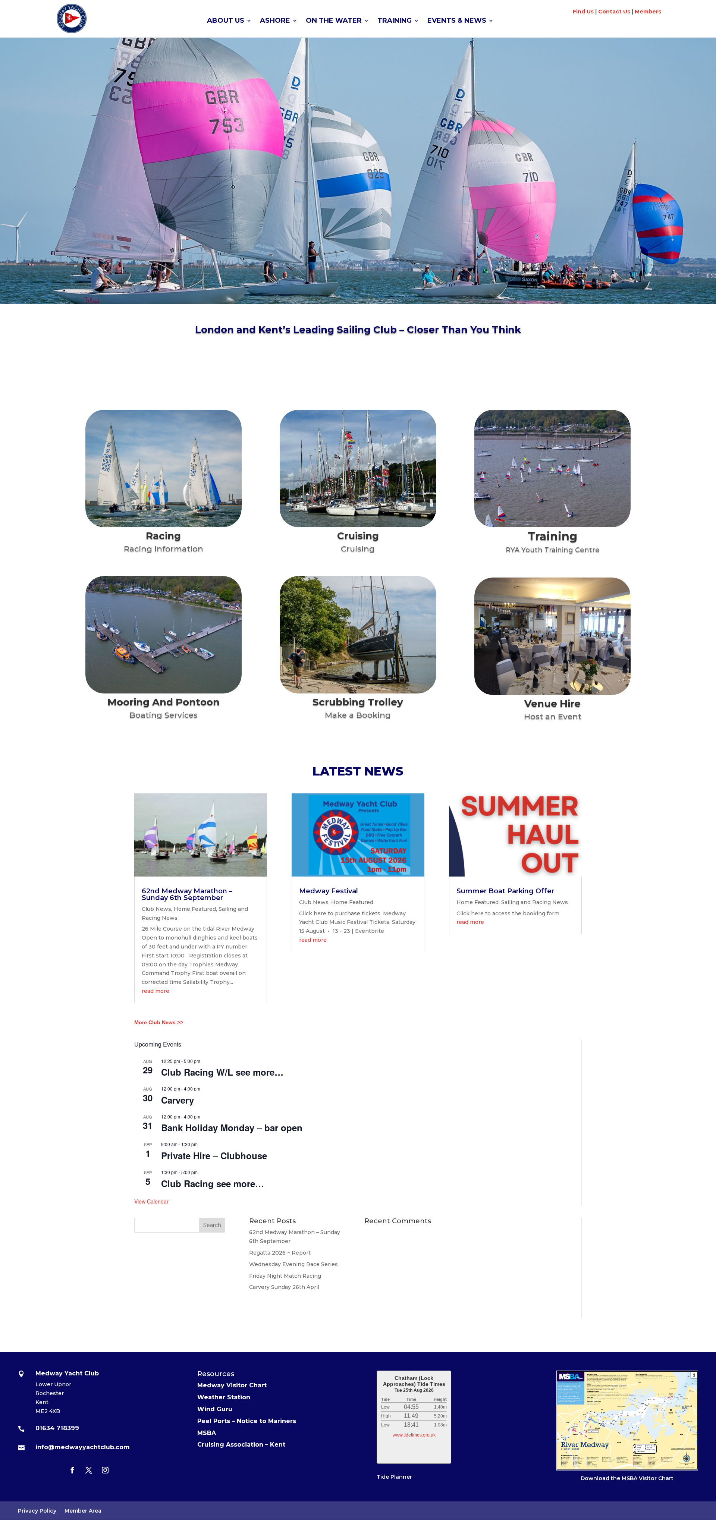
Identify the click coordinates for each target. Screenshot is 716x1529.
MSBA (206, 1433)
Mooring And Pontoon (163, 702)
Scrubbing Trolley (358, 702)
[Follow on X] (88, 1470)
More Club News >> (158, 1022)
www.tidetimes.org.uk (414, 1435)
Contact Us (614, 11)
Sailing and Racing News (534, 902)
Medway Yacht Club (358, 148)
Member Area (83, 1511)
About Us (225, 21)
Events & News (456, 21)
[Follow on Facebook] (72, 1470)
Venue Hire (552, 704)
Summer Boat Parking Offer (505, 891)
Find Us (583, 11)
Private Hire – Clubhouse (214, 1155)
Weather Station (223, 1397)
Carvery (177, 1100)
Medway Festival (328, 891)
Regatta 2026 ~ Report (280, 1252)
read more (155, 991)
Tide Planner (394, 1476)
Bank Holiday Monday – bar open (231, 1127)
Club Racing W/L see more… (222, 1072)
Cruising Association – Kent (241, 1444)
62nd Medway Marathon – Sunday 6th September (187, 894)
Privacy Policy (37, 1511)
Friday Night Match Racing (285, 1275)
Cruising (358, 536)
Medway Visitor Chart (232, 1385)
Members (648, 11)
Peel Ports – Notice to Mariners (246, 1421)
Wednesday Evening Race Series (293, 1264)
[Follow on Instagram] (105, 1470)
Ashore (275, 21)
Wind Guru (214, 1409)
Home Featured (195, 909)
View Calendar (151, 1201)
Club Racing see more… (212, 1183)
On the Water (334, 21)
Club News (156, 909)
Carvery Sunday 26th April (284, 1287)
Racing (163, 536)
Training (394, 21)
